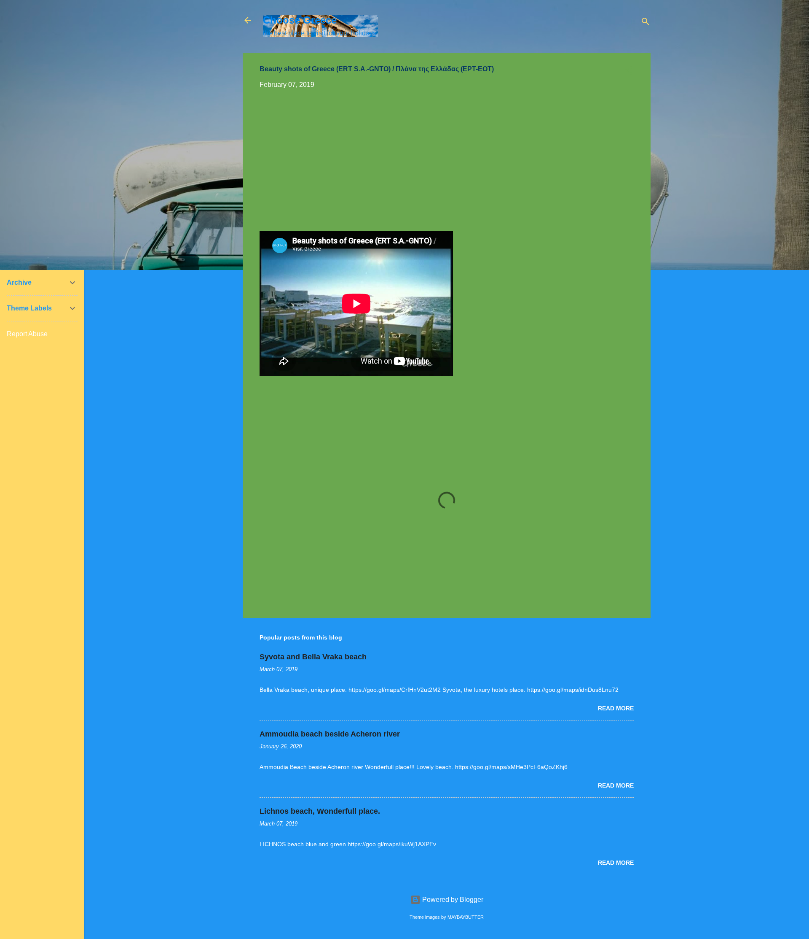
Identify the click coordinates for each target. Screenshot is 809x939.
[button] (629, 71)
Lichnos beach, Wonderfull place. (320, 811)
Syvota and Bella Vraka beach (313, 657)
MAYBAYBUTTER (465, 917)
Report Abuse (27, 333)
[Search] (645, 23)
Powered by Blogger (452, 899)
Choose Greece (300, 20)
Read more (616, 708)
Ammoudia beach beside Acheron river (330, 734)
